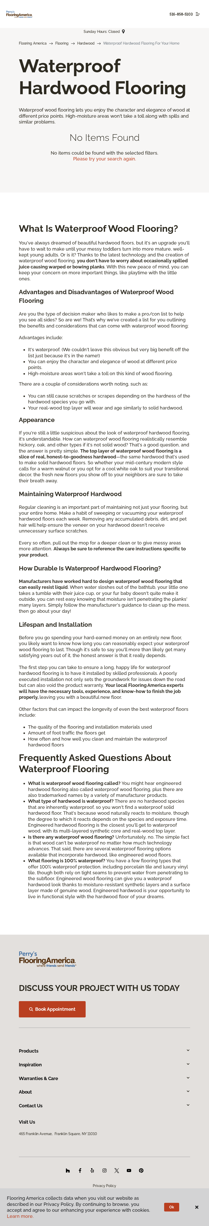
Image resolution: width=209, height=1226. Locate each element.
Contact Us (31, 1105)
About (25, 1092)
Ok (171, 1207)
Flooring (62, 43)
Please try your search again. (104, 158)
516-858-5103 (181, 14)
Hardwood (86, 43)
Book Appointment (55, 1009)
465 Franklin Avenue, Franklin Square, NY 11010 (58, 1134)
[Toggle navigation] (198, 14)
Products (28, 1051)
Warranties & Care (38, 1078)
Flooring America (33, 43)
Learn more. (20, 1216)
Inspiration (30, 1064)
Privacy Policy (104, 1186)
